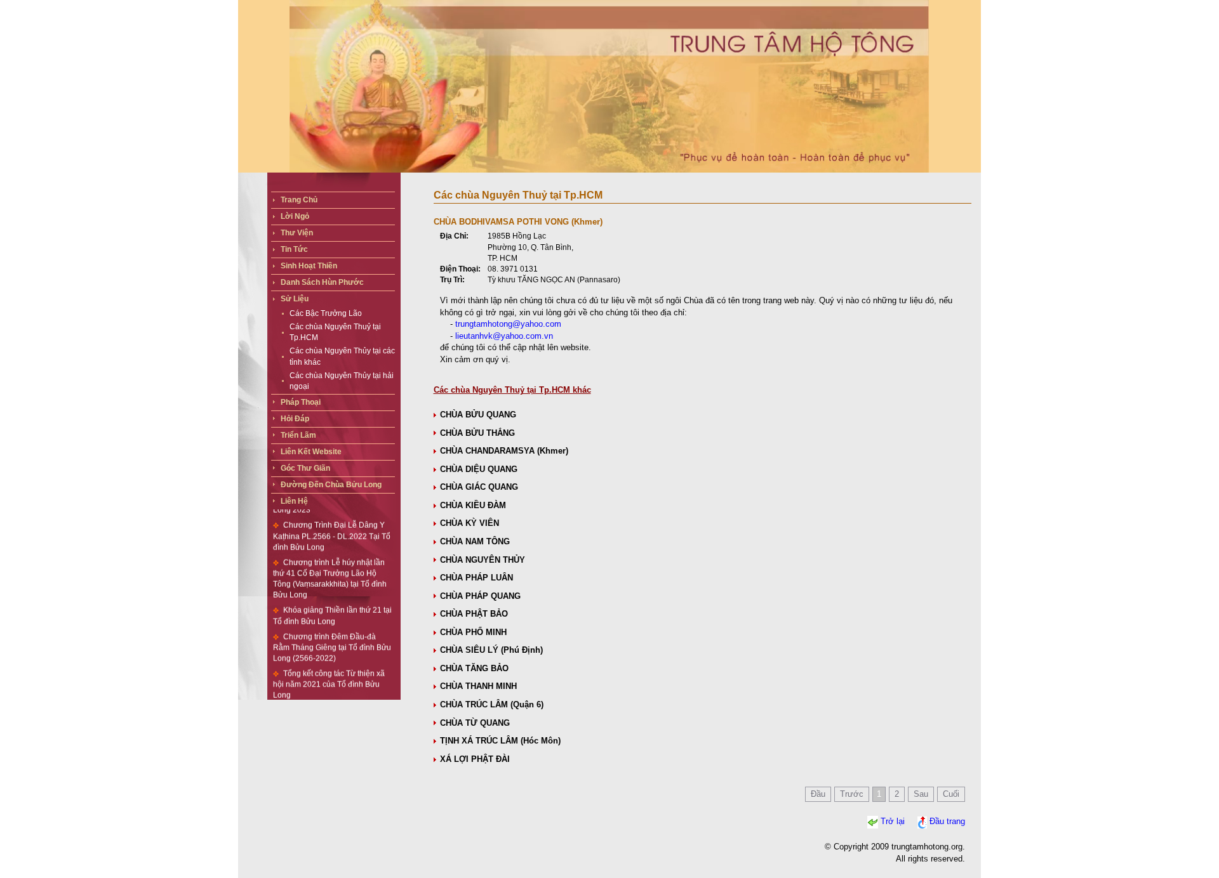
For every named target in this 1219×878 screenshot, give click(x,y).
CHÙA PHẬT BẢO (474, 614)
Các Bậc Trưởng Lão (326, 313)
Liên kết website (311, 451)
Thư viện (297, 232)
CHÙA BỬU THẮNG (477, 433)
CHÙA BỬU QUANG (478, 414)
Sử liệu (295, 298)
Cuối (951, 794)
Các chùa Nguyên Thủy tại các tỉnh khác (342, 356)
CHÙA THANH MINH (478, 686)
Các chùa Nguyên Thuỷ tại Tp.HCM (335, 332)
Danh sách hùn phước (322, 282)
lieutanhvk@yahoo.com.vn (504, 336)
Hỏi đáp (295, 418)
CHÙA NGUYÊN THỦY (482, 560)
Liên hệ (294, 501)
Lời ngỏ (295, 216)
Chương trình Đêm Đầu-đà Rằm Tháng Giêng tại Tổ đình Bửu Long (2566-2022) (332, 634)
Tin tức (294, 249)
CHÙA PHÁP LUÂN (476, 577)
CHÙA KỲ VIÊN (469, 523)
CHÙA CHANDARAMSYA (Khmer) (504, 450)
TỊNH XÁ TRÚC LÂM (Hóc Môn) (500, 740)
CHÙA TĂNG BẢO (474, 668)
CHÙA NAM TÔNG (475, 541)
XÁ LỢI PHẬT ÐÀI (475, 759)
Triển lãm (298, 435)
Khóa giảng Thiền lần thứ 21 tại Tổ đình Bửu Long (332, 602)
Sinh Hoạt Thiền (309, 265)
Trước (851, 794)
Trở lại (893, 822)
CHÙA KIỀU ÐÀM (473, 505)
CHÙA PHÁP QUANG (480, 596)
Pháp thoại (301, 402)
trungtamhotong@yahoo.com (508, 324)
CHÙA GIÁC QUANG (479, 487)
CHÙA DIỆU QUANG (478, 469)
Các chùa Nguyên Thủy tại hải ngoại (342, 381)
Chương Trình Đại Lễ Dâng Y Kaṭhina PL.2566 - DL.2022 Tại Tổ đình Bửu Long (331, 522)
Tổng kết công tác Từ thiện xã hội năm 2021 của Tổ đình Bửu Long (329, 670)
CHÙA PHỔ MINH (473, 632)
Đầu (818, 794)
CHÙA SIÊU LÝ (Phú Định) (491, 650)
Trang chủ (299, 199)
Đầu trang (947, 822)
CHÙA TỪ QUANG (475, 723)
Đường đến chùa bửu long (331, 484)
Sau (921, 794)
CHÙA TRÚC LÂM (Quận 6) (491, 704)
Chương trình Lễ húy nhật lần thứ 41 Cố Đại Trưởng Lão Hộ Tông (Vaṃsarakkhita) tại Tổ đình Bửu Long (330, 565)
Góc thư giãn (305, 468)
